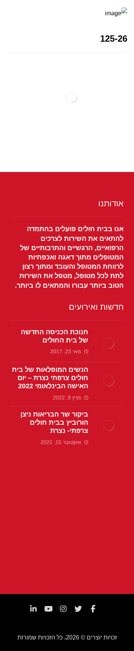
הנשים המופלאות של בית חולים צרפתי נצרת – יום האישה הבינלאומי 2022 (50, 378)
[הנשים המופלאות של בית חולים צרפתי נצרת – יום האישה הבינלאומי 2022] (109, 381)
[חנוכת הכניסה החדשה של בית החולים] (109, 343)
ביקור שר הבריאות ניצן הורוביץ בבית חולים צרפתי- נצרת (54, 423)
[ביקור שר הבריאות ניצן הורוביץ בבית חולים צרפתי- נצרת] (109, 425)
